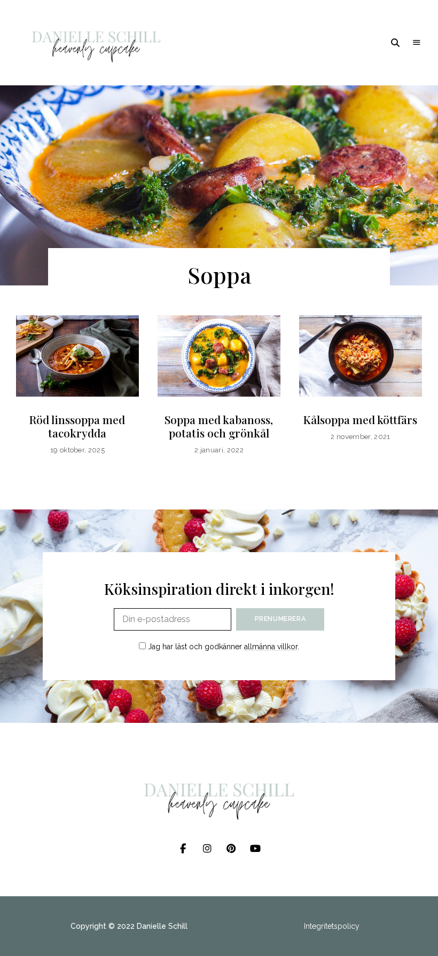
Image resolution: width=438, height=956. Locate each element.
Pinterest (231, 849)
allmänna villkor (271, 646)
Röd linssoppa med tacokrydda (77, 426)
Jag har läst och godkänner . (222, 646)
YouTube (255, 849)
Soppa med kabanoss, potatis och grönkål (219, 426)
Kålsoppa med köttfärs (360, 419)
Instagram (207, 849)
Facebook (183, 849)
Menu (416, 42)
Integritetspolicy (331, 926)
